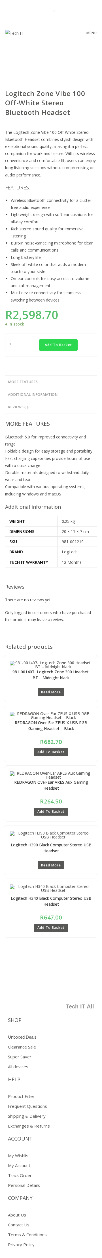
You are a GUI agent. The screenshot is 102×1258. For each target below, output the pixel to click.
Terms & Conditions (27, 1234)
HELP (14, 1079)
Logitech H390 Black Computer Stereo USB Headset (51, 847)
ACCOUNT (20, 1138)
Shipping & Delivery (27, 1116)
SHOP (15, 1020)
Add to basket (58, 344)
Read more (51, 692)
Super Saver (19, 1057)
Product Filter (21, 1096)
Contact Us (18, 1225)
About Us (17, 1215)
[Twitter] (53, 989)
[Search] (47, 10)
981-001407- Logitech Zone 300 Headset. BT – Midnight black (51, 674)
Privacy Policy (21, 1244)
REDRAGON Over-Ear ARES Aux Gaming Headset (51, 785)
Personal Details (24, 1185)
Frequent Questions (27, 1106)
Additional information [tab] (33, 394)
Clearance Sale (22, 1047)
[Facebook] (37, 989)
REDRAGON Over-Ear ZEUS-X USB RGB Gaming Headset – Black (51, 725)
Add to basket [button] (51, 752)
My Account (19, 1165)
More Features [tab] (23, 381)
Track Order (20, 1175)
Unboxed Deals (22, 1037)
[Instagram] (87, 989)
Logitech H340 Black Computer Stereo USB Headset (51, 901)
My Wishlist (19, 1155)
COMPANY (20, 1197)
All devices (18, 1066)
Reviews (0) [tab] (18, 407)
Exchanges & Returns (29, 1126)
